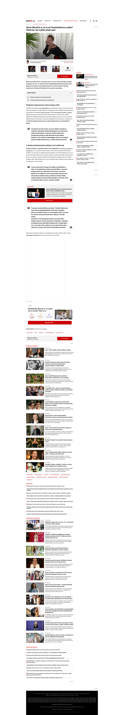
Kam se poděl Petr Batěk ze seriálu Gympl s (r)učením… (87, 142)
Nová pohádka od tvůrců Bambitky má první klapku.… (86, 104)
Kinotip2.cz (28, 24)
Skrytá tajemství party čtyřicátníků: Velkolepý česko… (85, 116)
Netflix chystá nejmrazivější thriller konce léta (87, 125)
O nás (34, 693)
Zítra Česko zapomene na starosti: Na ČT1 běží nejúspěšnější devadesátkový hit (45, 658)
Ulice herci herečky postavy (71, 20)
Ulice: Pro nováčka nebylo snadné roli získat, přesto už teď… (86, 112)
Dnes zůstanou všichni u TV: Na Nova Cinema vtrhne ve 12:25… (86, 159)
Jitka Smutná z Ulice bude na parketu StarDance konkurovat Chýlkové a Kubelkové (46, 498)
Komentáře (65, 76)
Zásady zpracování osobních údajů (52, 695)
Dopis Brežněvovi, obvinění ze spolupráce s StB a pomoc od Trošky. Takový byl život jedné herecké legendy (48, 661)
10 (59, 712)
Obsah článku (31, 92)
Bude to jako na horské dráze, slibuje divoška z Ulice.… (85, 133)
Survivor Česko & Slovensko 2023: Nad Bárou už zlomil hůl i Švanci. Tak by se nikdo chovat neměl (50, 501)
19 (75, 712)
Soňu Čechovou (45, 112)
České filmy (87, 82)
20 (77, 712)
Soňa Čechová (59, 332)
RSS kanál (70, 693)
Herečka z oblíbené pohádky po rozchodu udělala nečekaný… (86, 150)
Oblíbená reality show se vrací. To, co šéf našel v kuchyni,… (86, 108)
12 (62, 712)
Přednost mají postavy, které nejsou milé (40, 97)
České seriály (83, 20)
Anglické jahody (38, 474)
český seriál (29, 332)
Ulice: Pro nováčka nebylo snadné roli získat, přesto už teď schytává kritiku (44, 670)
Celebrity (40, 20)
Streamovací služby (89, 74)
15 (68, 712)
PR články (68, 695)
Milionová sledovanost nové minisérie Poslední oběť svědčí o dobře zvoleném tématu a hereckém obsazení (49, 507)
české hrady (29, 474)
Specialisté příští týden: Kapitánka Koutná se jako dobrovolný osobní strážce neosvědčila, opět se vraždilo (50, 489)
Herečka (41, 332)
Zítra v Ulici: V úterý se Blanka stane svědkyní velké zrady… (85, 163)
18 (73, 712)
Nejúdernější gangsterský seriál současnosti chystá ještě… (91, 78)
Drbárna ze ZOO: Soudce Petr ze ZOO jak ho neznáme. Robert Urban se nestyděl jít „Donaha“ (49, 493)
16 (70, 712)
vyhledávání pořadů (52, 477)
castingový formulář (41, 477)
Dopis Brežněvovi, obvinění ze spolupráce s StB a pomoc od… (87, 100)
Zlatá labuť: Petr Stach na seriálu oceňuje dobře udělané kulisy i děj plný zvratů (45, 486)
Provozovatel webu (63, 693)
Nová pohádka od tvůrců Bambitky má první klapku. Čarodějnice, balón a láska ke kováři (47, 665)
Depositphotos (70, 709)
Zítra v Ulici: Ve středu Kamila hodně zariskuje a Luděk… (85, 121)
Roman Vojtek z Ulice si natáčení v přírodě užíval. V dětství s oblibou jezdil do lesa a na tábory (49, 495)
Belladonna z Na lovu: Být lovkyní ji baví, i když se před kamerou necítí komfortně (46, 504)
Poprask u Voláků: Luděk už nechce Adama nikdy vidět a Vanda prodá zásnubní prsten (47, 514)
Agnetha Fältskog (65, 474)
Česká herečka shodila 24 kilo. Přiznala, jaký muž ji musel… (86, 91)
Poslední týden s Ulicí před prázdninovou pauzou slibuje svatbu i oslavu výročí (45, 511)
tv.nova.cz (44, 329)
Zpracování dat (76, 693)
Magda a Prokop (30, 477)
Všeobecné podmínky (54, 693)
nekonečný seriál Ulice (33, 235)
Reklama (43, 693)
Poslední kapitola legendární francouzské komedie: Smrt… (87, 138)
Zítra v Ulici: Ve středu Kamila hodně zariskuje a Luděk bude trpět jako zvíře (44, 677)
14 (66, 712)
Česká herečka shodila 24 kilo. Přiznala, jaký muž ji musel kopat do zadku (44, 655)
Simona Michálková (35, 62)
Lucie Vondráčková (44, 108)
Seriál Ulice (48, 20)
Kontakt (77, 695)
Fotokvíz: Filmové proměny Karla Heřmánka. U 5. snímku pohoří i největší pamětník (46, 652)
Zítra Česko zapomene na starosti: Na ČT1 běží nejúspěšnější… (87, 95)
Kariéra (72, 695)
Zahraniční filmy (57, 20)
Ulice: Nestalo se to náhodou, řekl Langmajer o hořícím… (85, 154)
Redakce (38, 693)
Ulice (36, 332)
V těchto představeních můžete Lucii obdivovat (42, 100)
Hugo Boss (29, 479)
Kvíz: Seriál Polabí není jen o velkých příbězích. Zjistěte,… (85, 129)
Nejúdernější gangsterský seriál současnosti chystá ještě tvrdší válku (43, 649)
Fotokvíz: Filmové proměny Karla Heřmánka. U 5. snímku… (91, 86)
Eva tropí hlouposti (54, 474)
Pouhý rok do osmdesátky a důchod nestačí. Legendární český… (85, 146)
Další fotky (67, 70)
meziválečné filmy (63, 477)
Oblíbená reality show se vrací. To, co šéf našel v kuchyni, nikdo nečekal (44, 667)
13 (64, 712)
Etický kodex (62, 695)
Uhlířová (46, 474)
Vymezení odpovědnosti (85, 693)
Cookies (47, 693)
